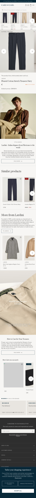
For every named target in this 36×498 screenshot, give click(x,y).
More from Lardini (12, 215)
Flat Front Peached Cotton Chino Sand (24, 27)
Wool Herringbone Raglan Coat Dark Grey (11, 264)
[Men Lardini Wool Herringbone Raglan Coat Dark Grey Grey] (12, 248)
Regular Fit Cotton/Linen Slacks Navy (15, 27)
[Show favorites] (28, 5)
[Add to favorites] (20, 179)
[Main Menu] (33, 5)
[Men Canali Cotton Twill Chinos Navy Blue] (4, 17)
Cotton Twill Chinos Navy (5, 27)
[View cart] (30, 5)
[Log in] (26, 5)
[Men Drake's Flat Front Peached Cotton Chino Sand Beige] (24, 17)
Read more (17, 161)
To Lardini (6, 231)
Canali (2, 25)
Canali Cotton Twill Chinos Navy (11, 204)
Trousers (10, 31)
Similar (11, 171)
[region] (18, 408)
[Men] (13, 375)
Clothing (3, 31)
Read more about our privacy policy (18, 435)
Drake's (22, 25)
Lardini (3, 78)
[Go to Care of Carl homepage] (7, 5)
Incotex (13, 25)
